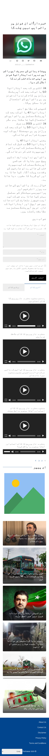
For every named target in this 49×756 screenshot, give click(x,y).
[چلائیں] (43, 326)
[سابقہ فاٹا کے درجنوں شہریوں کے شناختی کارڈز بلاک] (24, 679)
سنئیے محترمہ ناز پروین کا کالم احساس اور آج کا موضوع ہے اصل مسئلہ (26, 409)
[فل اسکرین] (6, 326)
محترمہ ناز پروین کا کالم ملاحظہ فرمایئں (27, 335)
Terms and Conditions (37, 743)
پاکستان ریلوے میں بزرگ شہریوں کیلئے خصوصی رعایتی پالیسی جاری (25, 670)
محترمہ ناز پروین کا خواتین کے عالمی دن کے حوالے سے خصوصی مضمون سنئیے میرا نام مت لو (24, 372)
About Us (42, 722)
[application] (24, 316)
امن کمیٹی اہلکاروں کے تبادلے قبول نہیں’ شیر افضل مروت (26, 614)
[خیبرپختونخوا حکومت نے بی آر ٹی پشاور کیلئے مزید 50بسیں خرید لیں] (24, 549)
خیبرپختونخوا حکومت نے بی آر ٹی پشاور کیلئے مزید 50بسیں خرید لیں (25, 576)
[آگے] (36, 461)
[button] (24, 316)
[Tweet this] (28, 61)
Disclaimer (42, 732)
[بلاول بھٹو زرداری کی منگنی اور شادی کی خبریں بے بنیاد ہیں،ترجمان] (24, 522)
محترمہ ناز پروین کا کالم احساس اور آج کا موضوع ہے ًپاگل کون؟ (25, 445)
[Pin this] (17, 61)
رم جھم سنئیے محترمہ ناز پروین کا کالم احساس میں (26, 299)
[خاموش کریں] (10, 326)
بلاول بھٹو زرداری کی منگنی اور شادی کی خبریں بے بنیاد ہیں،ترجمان (26, 537)
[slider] (26, 325)
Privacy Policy (41, 738)
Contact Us (41, 727)
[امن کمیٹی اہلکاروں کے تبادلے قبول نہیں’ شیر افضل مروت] (24, 587)
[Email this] (40, 61)
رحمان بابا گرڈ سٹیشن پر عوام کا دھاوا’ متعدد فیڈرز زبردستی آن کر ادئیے (25, 643)
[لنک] (24, 493)
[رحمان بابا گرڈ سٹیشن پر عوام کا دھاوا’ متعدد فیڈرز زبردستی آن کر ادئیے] (24, 624)
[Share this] (34, 61)
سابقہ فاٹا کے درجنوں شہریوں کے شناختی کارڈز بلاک (25, 707)
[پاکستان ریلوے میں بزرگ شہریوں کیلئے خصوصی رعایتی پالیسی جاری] (24, 654)
